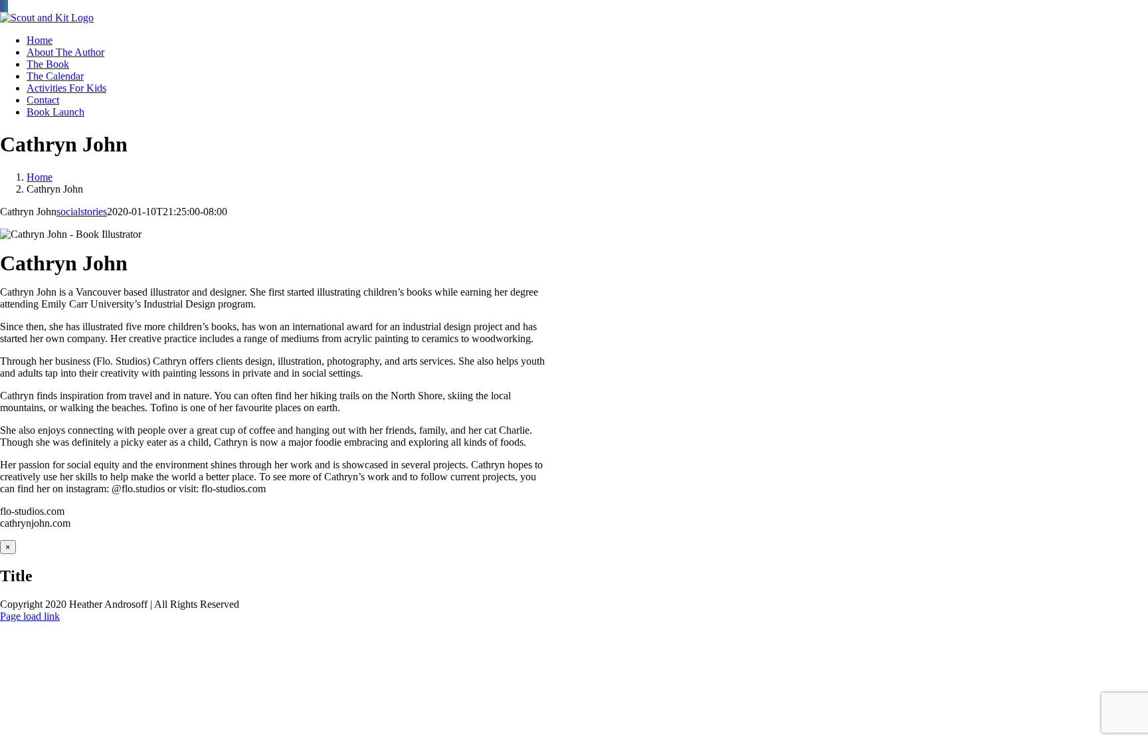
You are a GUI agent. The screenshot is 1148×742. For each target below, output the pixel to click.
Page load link (30, 616)
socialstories (81, 211)
